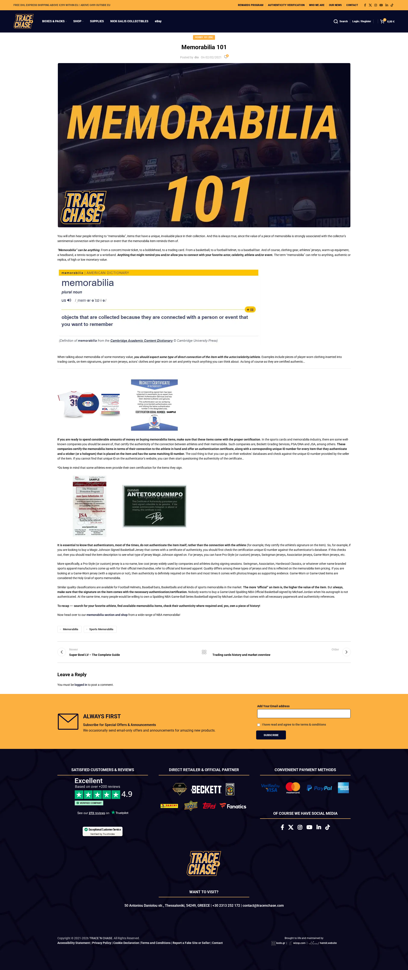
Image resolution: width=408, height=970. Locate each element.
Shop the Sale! (204, 532)
